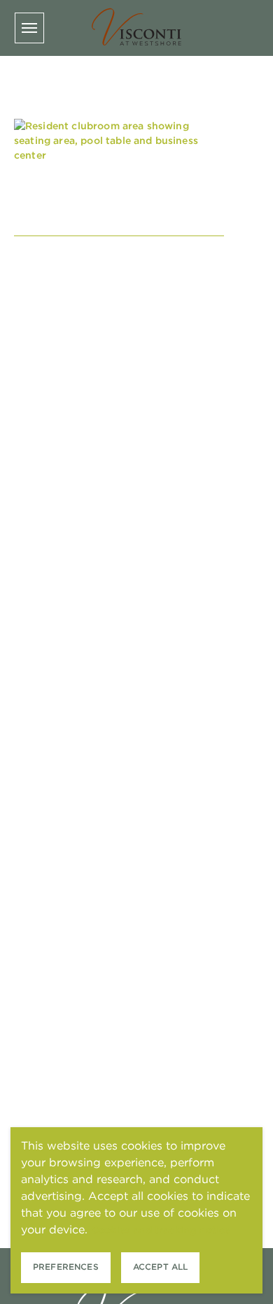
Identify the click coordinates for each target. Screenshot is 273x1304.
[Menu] (29, 28)
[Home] (136, 28)
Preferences (66, 1266)
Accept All (160, 1266)
